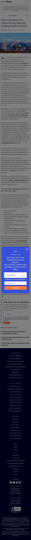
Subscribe (15, 287)
